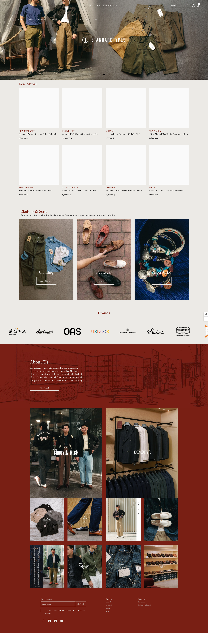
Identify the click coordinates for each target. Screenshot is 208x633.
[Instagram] (49, 621)
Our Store (44, 388)
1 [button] (98, 74)
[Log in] (193, 6)
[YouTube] (61, 621)
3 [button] (104, 74)
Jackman (110, 131)
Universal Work (27, 131)
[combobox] (178, 6)
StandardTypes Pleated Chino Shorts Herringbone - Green (35, 190)
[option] (104, 40)
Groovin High (68, 131)
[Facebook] (43, 621)
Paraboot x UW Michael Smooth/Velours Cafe (124, 190)
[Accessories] (162, 259)
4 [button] (106, 74)
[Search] (180, 6)
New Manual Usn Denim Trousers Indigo (169, 134)
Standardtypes (26, 187)
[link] (28, 331)
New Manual (155, 131)
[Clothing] (46, 259)
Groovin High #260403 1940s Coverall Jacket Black (79, 134)
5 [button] (109, 74)
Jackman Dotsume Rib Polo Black (126, 134)
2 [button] (101, 74)
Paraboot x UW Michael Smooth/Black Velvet (166, 190)
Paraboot (110, 187)
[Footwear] (104, 259)
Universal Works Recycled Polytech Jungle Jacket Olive (38, 134)
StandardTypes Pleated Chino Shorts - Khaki (79, 190)
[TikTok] (55, 621)
